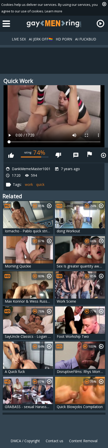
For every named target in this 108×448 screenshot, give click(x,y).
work (29, 184)
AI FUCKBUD (85, 39)
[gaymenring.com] (54, 23)
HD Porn (64, 39)
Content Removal (83, 440)
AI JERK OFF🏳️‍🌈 (41, 39)
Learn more (53, 11)
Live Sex (19, 39)
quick (40, 184)
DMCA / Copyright (25, 440)
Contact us (54, 440)
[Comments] (75, 155)
